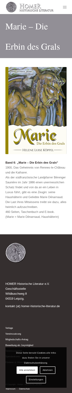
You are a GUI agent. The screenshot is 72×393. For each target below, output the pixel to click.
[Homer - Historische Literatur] (29, 7)
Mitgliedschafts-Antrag (16, 339)
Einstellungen (36, 379)
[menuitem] (65, 7)
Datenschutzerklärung (35, 363)
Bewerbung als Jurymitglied (19, 345)
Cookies (41, 353)
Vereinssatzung (13, 333)
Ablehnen (48, 370)
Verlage (9, 328)
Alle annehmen (27, 370)
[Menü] (65, 7)
